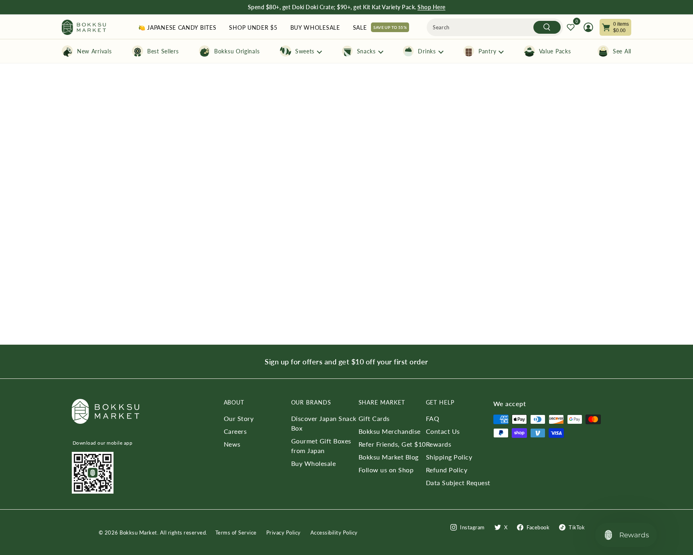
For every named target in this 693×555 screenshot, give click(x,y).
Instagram (472, 527)
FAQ (433, 418)
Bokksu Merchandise (390, 431)
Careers (235, 431)
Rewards (439, 444)
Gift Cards (374, 418)
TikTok (577, 527)
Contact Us (443, 431)
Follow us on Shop (386, 470)
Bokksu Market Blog (389, 457)
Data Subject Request (458, 482)
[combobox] (495, 27)
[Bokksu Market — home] (84, 27)
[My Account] (588, 27)
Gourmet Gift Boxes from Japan (321, 445)
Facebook (538, 527)
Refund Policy (447, 470)
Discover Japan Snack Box (324, 423)
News (232, 444)
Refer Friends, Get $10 (392, 444)
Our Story (239, 418)
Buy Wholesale (313, 463)
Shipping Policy (449, 457)
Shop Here (431, 7)
